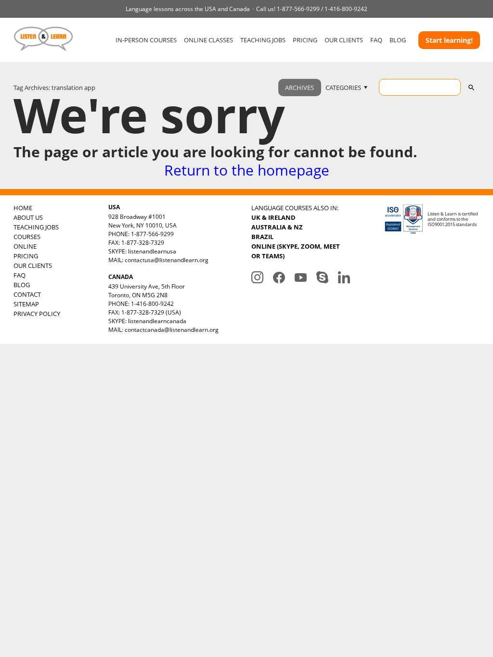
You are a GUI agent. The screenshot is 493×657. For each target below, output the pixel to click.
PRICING (305, 40)
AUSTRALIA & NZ (277, 227)
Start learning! (449, 40)
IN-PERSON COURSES (146, 40)
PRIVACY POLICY (36, 313)
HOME (22, 207)
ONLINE (25, 246)
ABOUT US (28, 217)
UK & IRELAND (273, 217)
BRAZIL (262, 236)
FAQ (376, 40)
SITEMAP (26, 304)
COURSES (26, 236)
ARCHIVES (299, 87)
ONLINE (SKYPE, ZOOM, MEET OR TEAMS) (295, 251)
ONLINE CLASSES (208, 40)
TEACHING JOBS (262, 40)
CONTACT (27, 294)
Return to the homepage (246, 170)
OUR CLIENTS (343, 40)
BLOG (397, 40)
